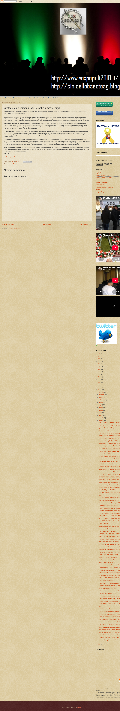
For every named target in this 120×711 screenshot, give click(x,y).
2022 (99, 361)
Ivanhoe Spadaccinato (102, 182)
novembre (102, 394)
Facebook (55, 98)
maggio (101, 410)
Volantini (36, 98)
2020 (99, 366)
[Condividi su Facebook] (29, 162)
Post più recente (8, 224)
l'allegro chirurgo (100, 192)
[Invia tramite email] (24, 162)
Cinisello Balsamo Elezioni (103, 175)
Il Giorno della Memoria (105, 453)
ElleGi (97, 180)
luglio (100, 405)
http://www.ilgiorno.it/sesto (11, 157)
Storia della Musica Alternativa (107, 580)
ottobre (101, 397)
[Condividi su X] (27, 162)
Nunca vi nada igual (104, 430)
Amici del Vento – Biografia (106, 464)
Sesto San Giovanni (14, 164)
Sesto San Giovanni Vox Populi (104, 187)
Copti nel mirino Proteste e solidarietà (109, 611)
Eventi (28, 98)
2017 (99, 374)
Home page (46, 224)
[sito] (104, 115)
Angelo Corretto (100, 173)
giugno (101, 407)
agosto (101, 402)
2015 (99, 379)
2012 (99, 387)
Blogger (79, 707)
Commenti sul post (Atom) (15, 228)
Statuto (20, 98)
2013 (99, 384)
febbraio (101, 418)
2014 (99, 382)
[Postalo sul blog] (26, 162)
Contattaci (46, 98)
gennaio (101, 420)
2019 (99, 369)
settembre (102, 400)
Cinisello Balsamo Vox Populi (104, 177)
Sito (14, 98)
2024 (99, 356)
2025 (99, 353)
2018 (99, 371)
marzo (101, 415)
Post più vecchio (86, 224)
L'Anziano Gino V (100, 184)
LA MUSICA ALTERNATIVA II (107, 562)
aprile (100, 412)
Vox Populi (98, 189)
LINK (100, 606)
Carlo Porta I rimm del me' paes (107, 609)
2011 (99, 390)
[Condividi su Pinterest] (31, 162)
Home (7, 98)
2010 (99, 644)
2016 (99, 377)
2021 (99, 364)
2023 (99, 359)
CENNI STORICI (103, 523)
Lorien (100, 495)
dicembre (101, 392)
